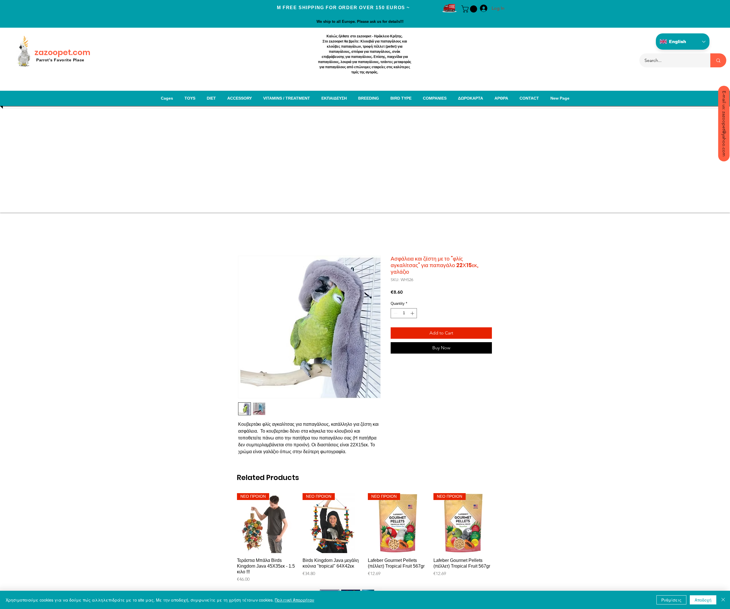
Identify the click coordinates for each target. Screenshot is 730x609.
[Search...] (718, 60)
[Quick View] (267, 523)
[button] (470, 9)
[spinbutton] (403, 313)
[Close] (723, 599)
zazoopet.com (62, 52)
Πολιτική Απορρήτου (294, 600)
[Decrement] (395, 313)
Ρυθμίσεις (671, 600)
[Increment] (412, 313)
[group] (365, 541)
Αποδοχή (703, 600)
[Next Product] (501, 522)
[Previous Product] (228, 522)
